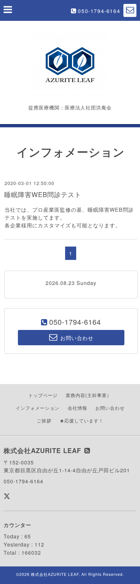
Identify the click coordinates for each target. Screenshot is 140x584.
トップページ (43, 395)
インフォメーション (38, 408)
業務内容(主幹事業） (89, 395)
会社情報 (77, 408)
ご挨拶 (44, 420)
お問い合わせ (110, 408)
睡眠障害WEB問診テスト (42, 194)
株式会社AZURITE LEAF (55, 574)
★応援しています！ (82, 420)
